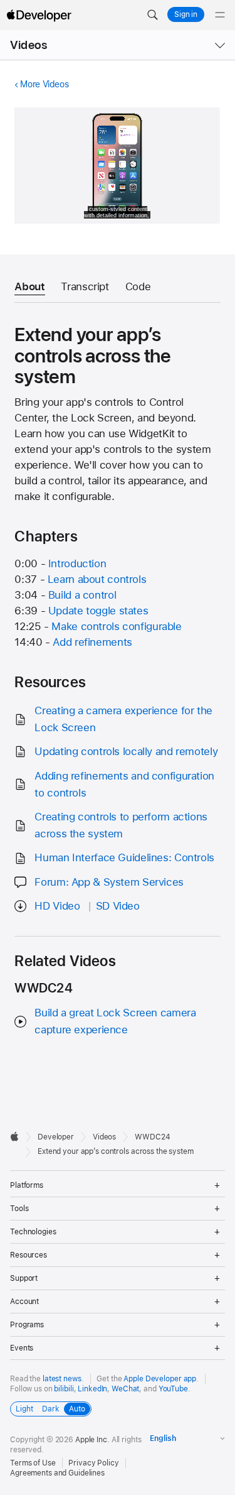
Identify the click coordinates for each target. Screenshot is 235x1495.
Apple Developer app (159, 1378)
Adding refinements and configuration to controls (124, 784)
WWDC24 (152, 1137)
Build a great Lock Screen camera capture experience (115, 1021)
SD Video (118, 906)
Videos (28, 45)
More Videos (44, 84)
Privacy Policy (93, 1463)
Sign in (185, 14)
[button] (152, 15)
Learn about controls (97, 579)
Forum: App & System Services (109, 882)
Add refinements (92, 642)
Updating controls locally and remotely (125, 751)
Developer (56, 1137)
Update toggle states (98, 610)
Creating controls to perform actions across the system (120, 825)
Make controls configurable (116, 626)
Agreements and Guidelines (57, 1473)
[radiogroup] (50, 1408)
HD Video (57, 906)
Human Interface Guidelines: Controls (124, 857)
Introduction (77, 563)
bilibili (63, 1388)
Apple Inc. (92, 1439)
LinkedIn (92, 1388)
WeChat (125, 1388)
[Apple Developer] (39, 15)
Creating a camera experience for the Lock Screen (123, 719)
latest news (62, 1378)
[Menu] (220, 15)
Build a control (82, 595)
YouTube (173, 1388)
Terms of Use (33, 1463)
